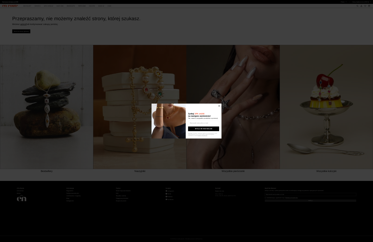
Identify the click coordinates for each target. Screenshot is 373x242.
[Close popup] (219, 106)
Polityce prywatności (202, 135)
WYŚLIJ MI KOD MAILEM (203, 128)
